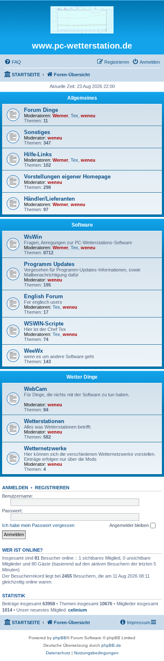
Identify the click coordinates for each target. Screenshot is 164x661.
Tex (74, 115)
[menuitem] (12, 62)
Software (82, 225)
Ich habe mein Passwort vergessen (38, 525)
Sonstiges (37, 132)
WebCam (35, 389)
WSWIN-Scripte (43, 323)
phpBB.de (111, 645)
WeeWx (33, 351)
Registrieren (52, 487)
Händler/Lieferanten (49, 199)
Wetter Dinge (82, 377)
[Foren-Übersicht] (82, 20)
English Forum (43, 296)
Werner (60, 115)
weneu (88, 115)
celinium (77, 609)
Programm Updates (49, 264)
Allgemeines (82, 98)
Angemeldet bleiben (129, 525)
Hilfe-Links (38, 154)
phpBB (59, 637)
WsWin (33, 237)
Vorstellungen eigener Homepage (67, 176)
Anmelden (15, 487)
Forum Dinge (41, 110)
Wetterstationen (44, 421)
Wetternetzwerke (45, 448)
